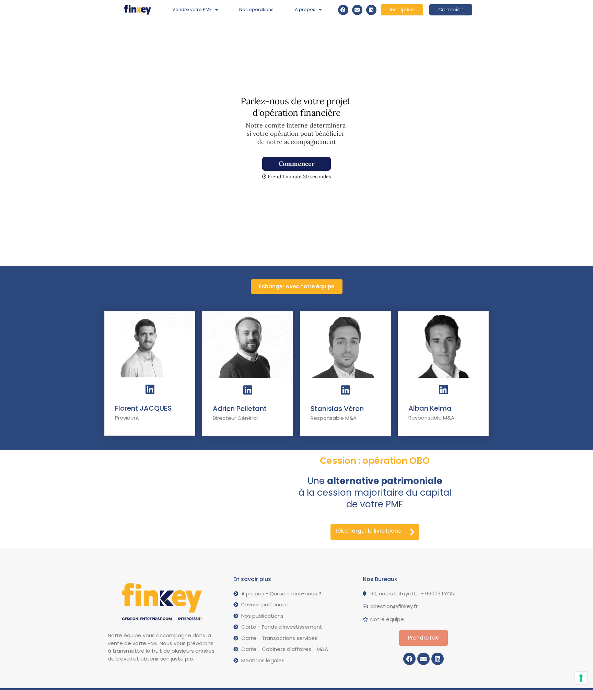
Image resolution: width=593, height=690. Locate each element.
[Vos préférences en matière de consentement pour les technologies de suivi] (581, 678)
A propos (305, 9)
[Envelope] (357, 10)
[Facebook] (343, 10)
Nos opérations (256, 9)
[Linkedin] (371, 10)
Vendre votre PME (192, 9)
